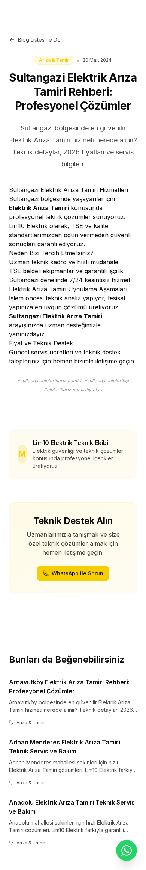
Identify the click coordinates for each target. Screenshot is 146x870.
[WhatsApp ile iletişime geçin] (126, 850)
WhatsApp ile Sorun (77, 573)
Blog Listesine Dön (41, 39)
